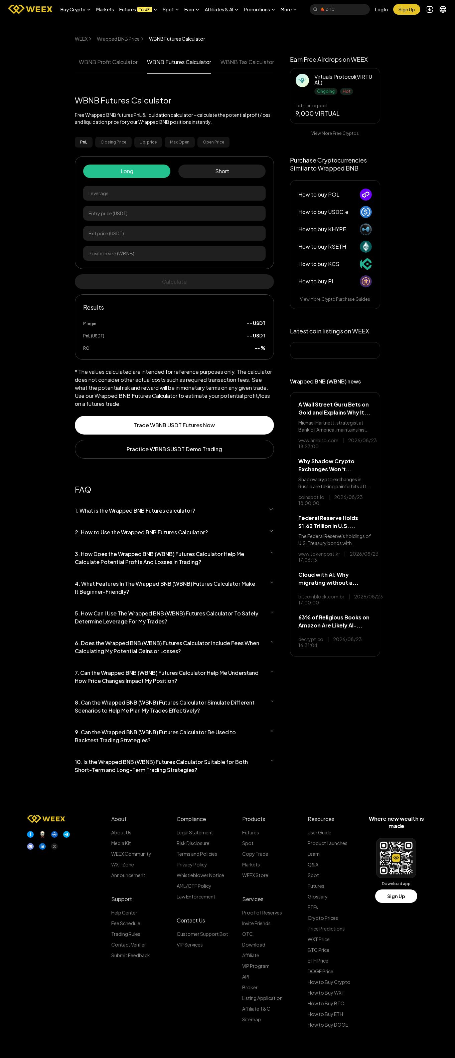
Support (121, 898)
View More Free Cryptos (335, 133)
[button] (75, 9)
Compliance (191, 818)
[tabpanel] (174, 258)
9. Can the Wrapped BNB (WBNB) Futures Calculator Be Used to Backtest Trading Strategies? (155, 736)
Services (253, 898)
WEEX (81, 39)
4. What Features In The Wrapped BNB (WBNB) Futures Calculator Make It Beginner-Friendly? (165, 587)
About (119, 818)
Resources (321, 818)
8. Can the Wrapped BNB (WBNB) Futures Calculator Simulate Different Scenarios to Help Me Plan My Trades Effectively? (165, 706)
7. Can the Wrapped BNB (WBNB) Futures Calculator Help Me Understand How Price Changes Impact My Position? (167, 676)
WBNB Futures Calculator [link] (177, 39)
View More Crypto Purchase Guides (335, 299)
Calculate (174, 281)
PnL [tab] (83, 142)
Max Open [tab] (179, 142)
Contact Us (191, 920)
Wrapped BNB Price (118, 39)
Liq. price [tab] (148, 142)
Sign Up (396, 896)
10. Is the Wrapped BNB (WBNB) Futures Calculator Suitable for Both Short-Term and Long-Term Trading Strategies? (161, 765)
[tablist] (174, 142)
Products (253, 818)
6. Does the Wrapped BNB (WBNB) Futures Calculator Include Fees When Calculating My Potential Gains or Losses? (167, 646)
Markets (105, 9)
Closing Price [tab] (113, 142)
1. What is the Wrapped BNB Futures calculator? (135, 510)
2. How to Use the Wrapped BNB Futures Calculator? (141, 532)
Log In (381, 9)
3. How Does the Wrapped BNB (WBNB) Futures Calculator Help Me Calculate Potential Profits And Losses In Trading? (159, 557)
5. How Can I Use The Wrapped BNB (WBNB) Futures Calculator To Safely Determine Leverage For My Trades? (166, 617)
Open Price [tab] (213, 142)
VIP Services (190, 945)
